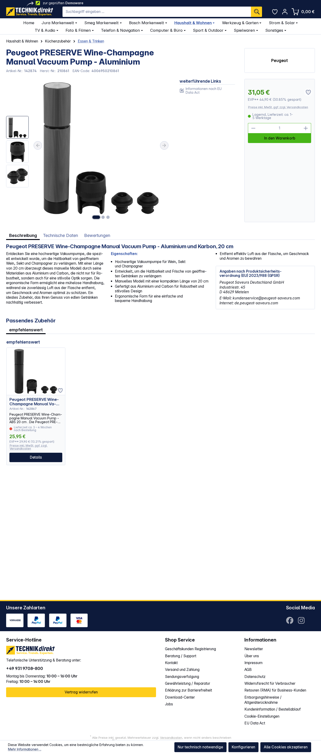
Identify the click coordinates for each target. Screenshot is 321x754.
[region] (88, 150)
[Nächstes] (164, 145)
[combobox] (157, 12)
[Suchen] (256, 12)
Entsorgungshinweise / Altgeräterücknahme (263, 700)
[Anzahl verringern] (253, 128)
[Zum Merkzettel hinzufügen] (60, 390)
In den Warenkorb (279, 138)
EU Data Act (254, 723)
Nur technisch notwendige (200, 747)
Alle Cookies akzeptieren (286, 747)
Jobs (169, 704)
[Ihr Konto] (284, 11)
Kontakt (171, 663)
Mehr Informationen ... (24, 749)
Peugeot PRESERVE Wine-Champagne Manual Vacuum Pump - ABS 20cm (34, 401)
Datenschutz (255, 676)
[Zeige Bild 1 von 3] (96, 217)
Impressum (253, 663)
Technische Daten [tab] (60, 235)
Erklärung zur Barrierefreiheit (188, 690)
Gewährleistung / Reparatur (187, 683)
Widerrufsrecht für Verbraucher (269, 683)
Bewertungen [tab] (97, 235)
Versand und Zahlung (182, 669)
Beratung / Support (180, 656)
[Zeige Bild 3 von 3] (108, 217)
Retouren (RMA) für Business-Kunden (275, 690)
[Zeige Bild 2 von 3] (103, 217)
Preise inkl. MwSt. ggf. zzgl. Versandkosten (278, 107)
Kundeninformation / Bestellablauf (272, 709)
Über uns (251, 656)
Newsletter (253, 649)
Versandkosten (171, 737)
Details (36, 457)
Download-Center (180, 697)
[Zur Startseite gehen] (29, 11)
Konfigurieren (243, 747)
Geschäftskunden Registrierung (190, 649)
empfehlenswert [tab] (26, 329)
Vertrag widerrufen (81, 692)
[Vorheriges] (38, 145)
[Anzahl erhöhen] (306, 128)
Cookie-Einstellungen (261, 716)
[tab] (23, 235)
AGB (248, 669)
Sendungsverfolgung (182, 676)
